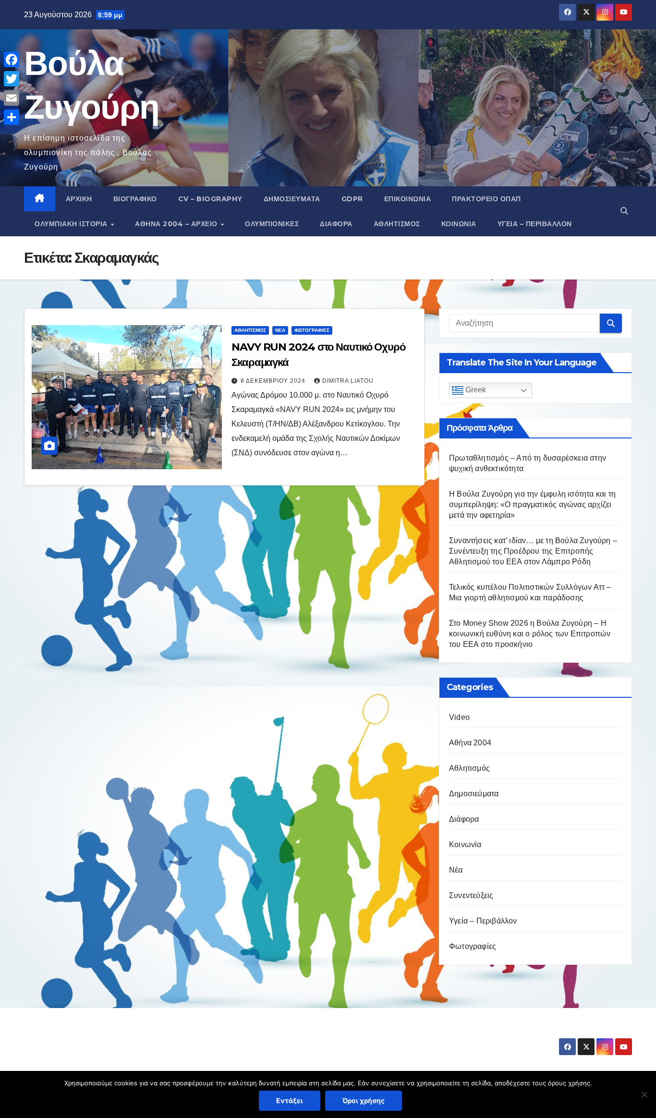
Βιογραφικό (135, 198)
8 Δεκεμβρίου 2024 (274, 380)
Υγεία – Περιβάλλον (535, 223)
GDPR (352, 198)
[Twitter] (11, 78)
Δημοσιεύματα (292, 198)
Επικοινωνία (407, 198)
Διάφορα (336, 223)
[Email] (11, 98)
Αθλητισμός (397, 223)
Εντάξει (289, 1100)
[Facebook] (11, 59)
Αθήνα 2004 (470, 743)
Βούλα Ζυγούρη (81, 1038)
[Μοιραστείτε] (11, 117)
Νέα (280, 330)
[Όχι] (644, 1094)
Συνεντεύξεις (471, 895)
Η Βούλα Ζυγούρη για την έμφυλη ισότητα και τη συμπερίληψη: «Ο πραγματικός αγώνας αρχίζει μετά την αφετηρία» (532, 504)
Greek (474, 390)
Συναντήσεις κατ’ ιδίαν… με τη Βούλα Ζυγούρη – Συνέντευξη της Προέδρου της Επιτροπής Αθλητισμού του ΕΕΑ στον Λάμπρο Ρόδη (533, 551)
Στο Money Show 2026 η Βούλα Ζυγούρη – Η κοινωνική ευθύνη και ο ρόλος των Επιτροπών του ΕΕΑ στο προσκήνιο (529, 633)
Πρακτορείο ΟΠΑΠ (486, 198)
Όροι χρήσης (363, 1100)
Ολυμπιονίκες (272, 223)
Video (459, 717)
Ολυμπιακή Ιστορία (72, 223)
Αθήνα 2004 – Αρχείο (177, 223)
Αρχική (79, 198)
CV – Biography (210, 198)
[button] (624, 211)
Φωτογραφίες (311, 330)
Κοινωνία (458, 223)
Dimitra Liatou (348, 380)
